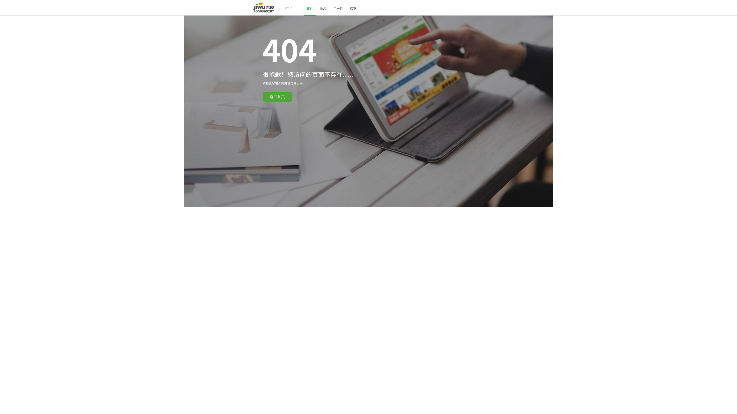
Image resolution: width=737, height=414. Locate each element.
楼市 (353, 8)
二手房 (338, 8)
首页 (310, 8)
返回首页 (277, 97)
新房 (323, 8)
